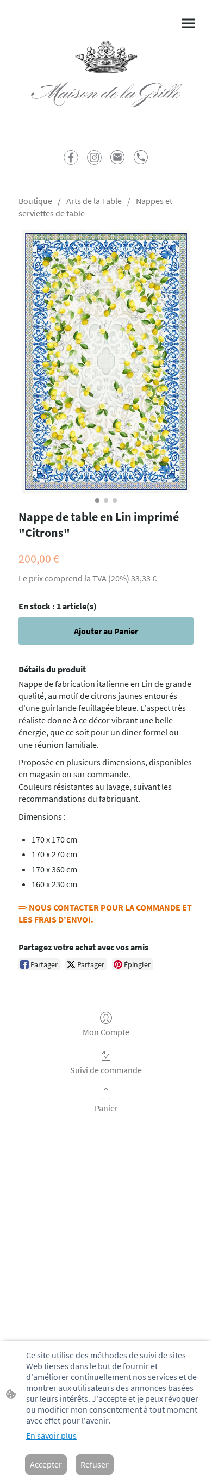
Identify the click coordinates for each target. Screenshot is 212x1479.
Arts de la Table (94, 200)
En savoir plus (51, 1435)
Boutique (35, 200)
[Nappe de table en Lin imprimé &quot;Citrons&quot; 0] (106, 361)
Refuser (94, 1464)
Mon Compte (106, 1031)
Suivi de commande (106, 1070)
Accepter (46, 1464)
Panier (106, 1108)
